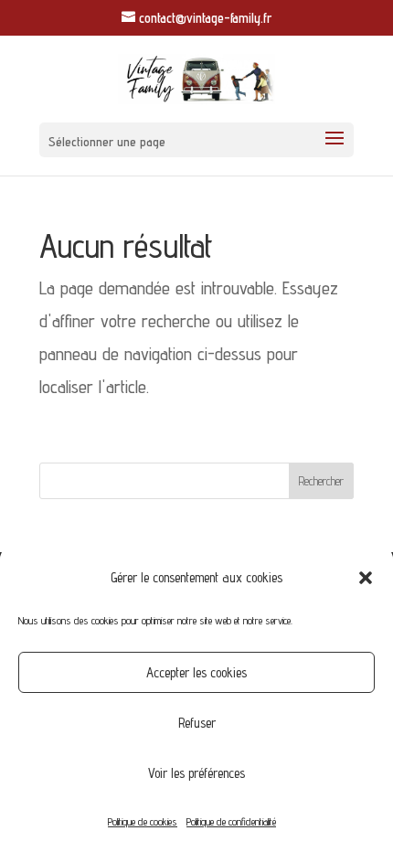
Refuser (197, 722)
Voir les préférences (196, 773)
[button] (365, 578)
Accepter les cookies (196, 672)
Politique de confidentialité (231, 821)
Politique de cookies (142, 821)
